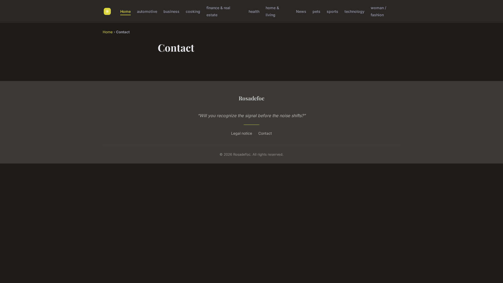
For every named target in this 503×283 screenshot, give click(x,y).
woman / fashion (378, 11)
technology (354, 11)
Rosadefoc (251, 98)
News (301, 11)
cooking (193, 11)
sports (332, 11)
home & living (272, 11)
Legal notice (241, 133)
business (171, 11)
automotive (147, 11)
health (254, 11)
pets (316, 11)
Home (125, 11)
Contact (265, 133)
